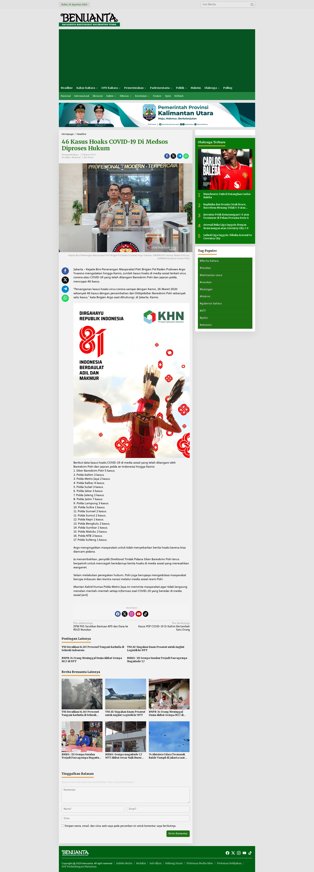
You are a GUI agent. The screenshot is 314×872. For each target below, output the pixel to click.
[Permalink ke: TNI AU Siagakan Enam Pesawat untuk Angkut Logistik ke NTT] (125, 693)
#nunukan (206, 282)
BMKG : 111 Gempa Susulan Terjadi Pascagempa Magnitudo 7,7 (157, 660)
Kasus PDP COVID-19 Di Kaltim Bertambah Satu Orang (164, 626)
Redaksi (141, 863)
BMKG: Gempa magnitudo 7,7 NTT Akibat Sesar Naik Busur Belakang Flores (123, 756)
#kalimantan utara (211, 275)
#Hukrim (205, 296)
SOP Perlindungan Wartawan (79, 866)
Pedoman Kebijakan (229, 863)
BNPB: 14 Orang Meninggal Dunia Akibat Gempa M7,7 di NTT (92, 660)
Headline (66, 157)
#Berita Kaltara (209, 260)
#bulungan (206, 289)
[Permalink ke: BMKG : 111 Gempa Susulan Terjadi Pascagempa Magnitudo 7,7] (82, 736)
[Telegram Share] (179, 156)
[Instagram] (131, 614)
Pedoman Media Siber (199, 863)
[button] (252, 4)
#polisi (204, 317)
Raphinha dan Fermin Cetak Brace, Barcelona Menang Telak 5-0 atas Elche (224, 206)
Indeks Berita (124, 863)
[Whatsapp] (186, 156)
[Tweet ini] (173, 156)
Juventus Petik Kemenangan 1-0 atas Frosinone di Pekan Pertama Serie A (226, 216)
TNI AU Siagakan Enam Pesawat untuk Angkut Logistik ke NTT (155, 648)
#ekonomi (206, 325)
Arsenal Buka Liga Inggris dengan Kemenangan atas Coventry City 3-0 (225, 226)
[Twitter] (125, 614)
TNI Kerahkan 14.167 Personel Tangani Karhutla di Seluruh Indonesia (93, 648)
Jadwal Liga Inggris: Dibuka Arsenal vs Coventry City (227, 236)
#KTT (203, 310)
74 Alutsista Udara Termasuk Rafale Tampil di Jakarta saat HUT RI (167, 756)
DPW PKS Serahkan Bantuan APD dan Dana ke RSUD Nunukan (100, 626)
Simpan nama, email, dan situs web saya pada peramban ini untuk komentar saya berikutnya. (120, 826)
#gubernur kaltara (211, 303)
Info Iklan (155, 863)
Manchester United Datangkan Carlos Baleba (227, 196)
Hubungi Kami (174, 863)
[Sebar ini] (167, 156)
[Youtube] (139, 614)
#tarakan (205, 268)
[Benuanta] (89, 19)
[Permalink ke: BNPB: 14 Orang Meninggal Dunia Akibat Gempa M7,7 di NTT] (169, 693)
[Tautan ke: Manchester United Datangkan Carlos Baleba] (225, 169)
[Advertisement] (157, 56)
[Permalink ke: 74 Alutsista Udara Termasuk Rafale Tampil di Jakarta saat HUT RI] (169, 736)
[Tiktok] (145, 614)
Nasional (76, 157)
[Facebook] (118, 614)
